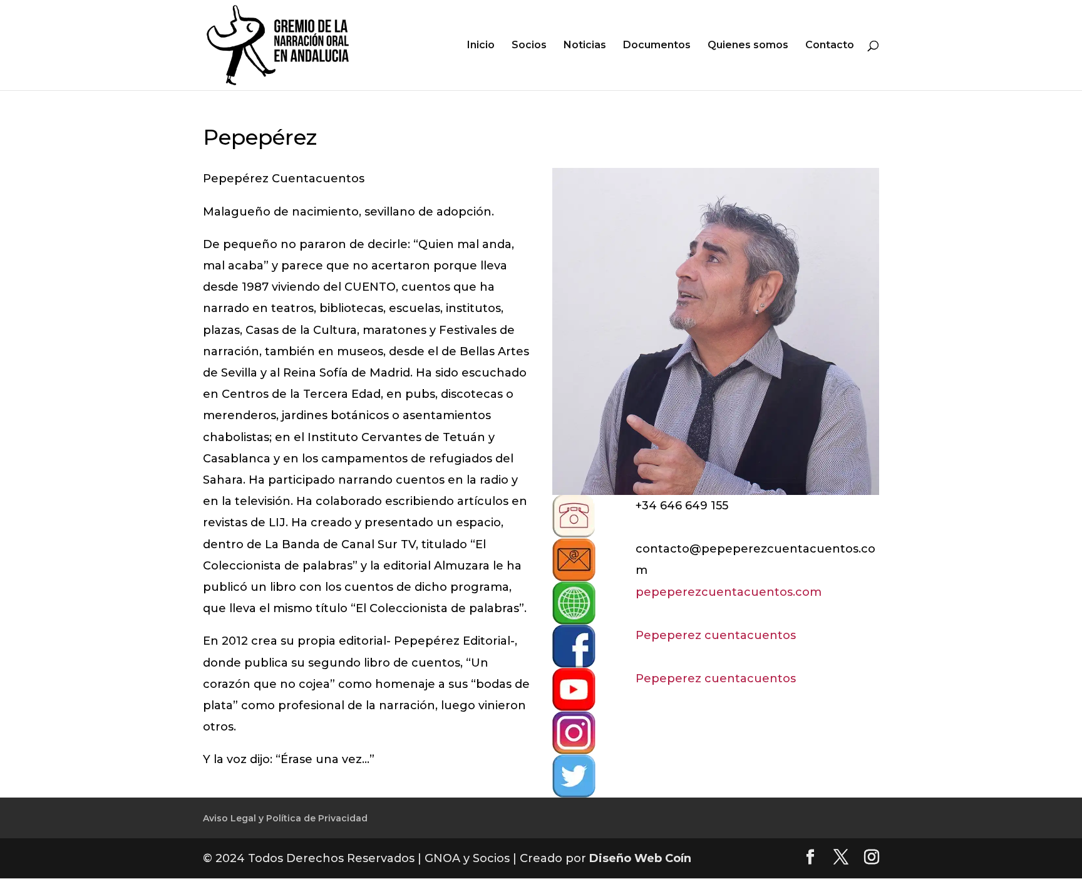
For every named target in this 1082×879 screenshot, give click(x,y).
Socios (529, 46)
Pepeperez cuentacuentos (716, 635)
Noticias (585, 46)
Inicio (481, 46)
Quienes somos (748, 46)
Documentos (657, 46)
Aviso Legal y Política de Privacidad (285, 818)
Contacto (829, 46)
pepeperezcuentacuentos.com (729, 592)
